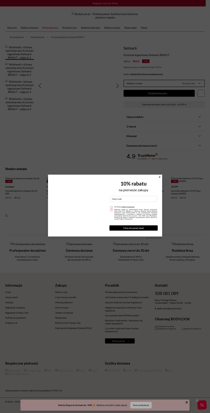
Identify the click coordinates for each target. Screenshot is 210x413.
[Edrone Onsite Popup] (105, 206)
